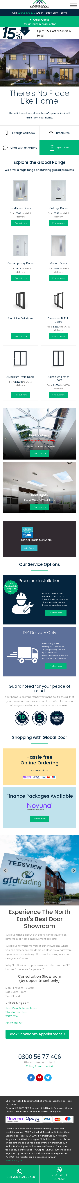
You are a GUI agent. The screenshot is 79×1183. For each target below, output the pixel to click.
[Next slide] (73, 870)
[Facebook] (31, 1077)
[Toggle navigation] (73, 5)
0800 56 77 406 (39, 1056)
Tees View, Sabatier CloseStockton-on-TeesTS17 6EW (21, 1012)
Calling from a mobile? (39, 1066)
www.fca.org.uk (14, 1160)
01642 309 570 (26, 12)
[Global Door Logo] (39, 4)
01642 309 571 (14, 1023)
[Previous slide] (5, 870)
